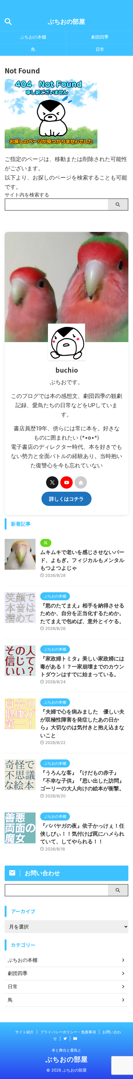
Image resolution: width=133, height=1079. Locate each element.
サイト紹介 (24, 1032)
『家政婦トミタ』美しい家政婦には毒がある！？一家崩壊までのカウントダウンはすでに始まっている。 (82, 666)
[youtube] (66, 482)
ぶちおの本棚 (33, 36)
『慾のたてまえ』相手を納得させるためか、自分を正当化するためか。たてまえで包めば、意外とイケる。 (82, 613)
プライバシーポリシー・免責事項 (68, 1032)
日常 (100, 49)
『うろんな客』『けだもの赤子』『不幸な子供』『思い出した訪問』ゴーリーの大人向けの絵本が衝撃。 (82, 781)
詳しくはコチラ (66, 499)
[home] (81, 482)
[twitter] (52, 482)
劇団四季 (100, 36)
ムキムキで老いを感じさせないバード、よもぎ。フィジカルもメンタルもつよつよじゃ (82, 560)
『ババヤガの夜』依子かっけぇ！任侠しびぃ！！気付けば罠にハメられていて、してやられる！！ (82, 834)
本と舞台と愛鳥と (66, 1050)
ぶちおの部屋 (66, 21)
